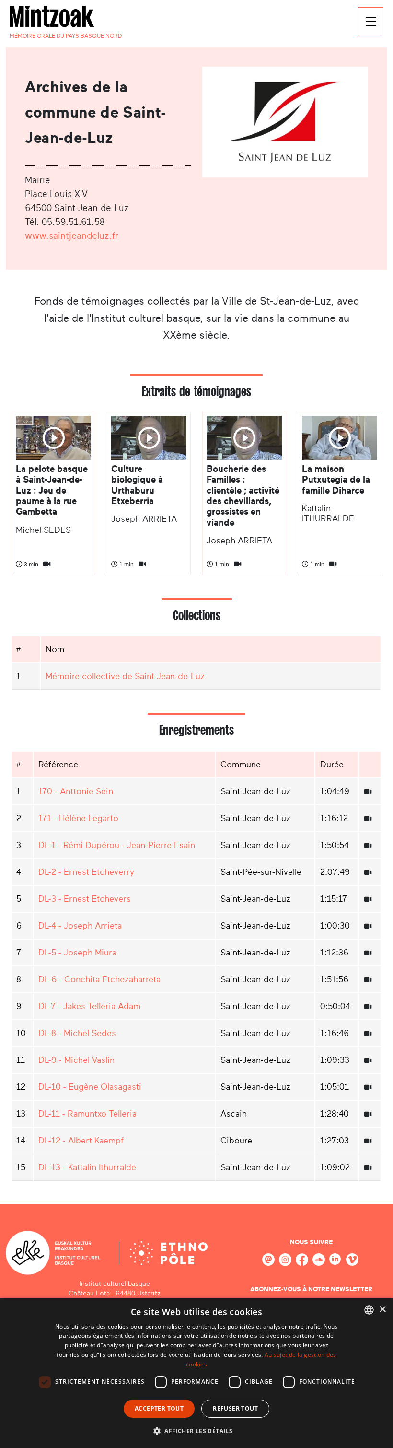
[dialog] (196, 1373)
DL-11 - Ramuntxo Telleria (87, 1113)
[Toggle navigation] (370, 21)
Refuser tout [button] (235, 1408)
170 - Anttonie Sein (75, 791)
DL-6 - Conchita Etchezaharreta (99, 979)
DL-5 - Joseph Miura (77, 952)
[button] (196, 1430)
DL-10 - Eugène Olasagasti (89, 1087)
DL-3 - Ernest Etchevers (84, 899)
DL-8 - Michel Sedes (77, 1033)
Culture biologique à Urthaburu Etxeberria (137, 485)
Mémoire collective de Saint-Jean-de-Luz (125, 676)
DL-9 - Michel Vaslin (76, 1060)
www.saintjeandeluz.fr (71, 236)
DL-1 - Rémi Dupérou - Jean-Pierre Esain (116, 845)
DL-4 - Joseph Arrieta (80, 925)
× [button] (382, 1309)
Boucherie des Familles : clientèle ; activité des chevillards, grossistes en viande (243, 496)
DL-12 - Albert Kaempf (81, 1140)
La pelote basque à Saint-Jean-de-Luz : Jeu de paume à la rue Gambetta (52, 490)
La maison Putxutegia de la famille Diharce (336, 479)
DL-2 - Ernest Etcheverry (86, 872)
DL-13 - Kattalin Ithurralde (87, 1167)
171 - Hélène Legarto (78, 818)
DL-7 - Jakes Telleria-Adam (89, 1006)
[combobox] (369, 1310)
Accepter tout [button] (159, 1408)
